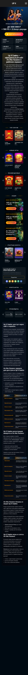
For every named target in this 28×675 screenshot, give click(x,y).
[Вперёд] (25, 135)
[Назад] (3, 135)
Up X (14, 3)
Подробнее (14, 277)
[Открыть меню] (26, 3)
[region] (14, 138)
